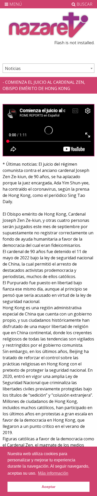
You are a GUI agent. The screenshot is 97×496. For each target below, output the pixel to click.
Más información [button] (53, 473)
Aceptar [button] (48, 487)
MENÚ (15, 4)
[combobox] (48, 68)
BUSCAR (84, 4)
